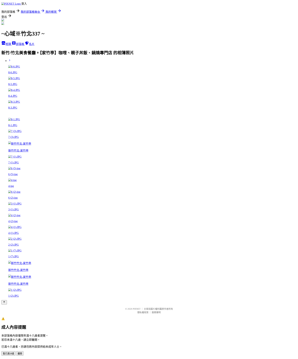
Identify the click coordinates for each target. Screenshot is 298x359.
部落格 (20, 44)
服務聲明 (156, 312)
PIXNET (137, 309)
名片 (31, 44)
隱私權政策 (142, 312)
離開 (20, 353)
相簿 (9, 44)
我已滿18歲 (8, 353)
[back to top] (4, 302)
